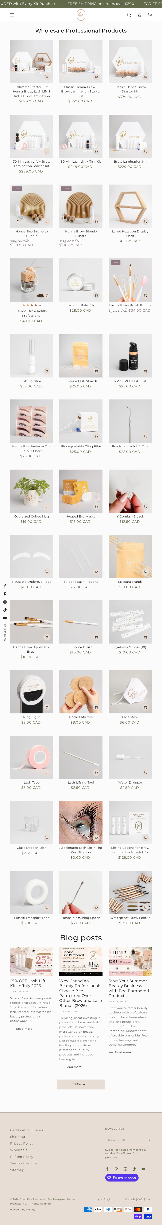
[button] (129, 15)
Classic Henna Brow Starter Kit (130, 89)
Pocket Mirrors (81, 717)
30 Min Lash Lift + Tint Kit (81, 161)
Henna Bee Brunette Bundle (32, 234)
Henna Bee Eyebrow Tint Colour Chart (31, 448)
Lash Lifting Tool (81, 782)
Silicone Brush (81, 647)
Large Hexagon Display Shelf (130, 234)
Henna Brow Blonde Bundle (81, 234)
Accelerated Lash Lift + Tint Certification (80, 850)
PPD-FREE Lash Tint (130, 381)
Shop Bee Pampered (33, 1199)
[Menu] (12, 15)
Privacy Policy (21, 1143)
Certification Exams (26, 1130)
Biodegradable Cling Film (81, 446)
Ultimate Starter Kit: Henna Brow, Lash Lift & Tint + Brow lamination (31, 91)
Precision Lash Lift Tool (130, 446)
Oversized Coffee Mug (31, 516)
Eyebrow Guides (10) (130, 647)
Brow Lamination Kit (130, 161)
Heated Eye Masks (81, 516)
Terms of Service (24, 1163)
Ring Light (31, 717)
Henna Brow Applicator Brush (31, 649)
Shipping (17, 1137)
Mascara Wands (130, 582)
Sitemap (17, 1170)
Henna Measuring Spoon (81, 918)
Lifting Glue (31, 381)
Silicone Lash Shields (81, 381)
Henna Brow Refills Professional (32, 313)
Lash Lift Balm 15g (81, 305)
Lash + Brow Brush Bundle (130, 305)
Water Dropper (130, 782)
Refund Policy (21, 1157)
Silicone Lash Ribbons (81, 582)
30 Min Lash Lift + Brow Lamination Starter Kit (31, 164)
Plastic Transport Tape (31, 918)
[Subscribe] (149, 1140)
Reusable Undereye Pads (31, 582)
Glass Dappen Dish (32, 848)
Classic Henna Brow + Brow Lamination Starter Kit (81, 91)
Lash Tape (31, 782)
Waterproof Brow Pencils (130, 918)
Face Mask (130, 717)
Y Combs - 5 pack (130, 516)
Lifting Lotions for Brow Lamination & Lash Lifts (130, 850)
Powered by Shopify (22, 1209)
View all (81, 1084)
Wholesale (19, 1150)
